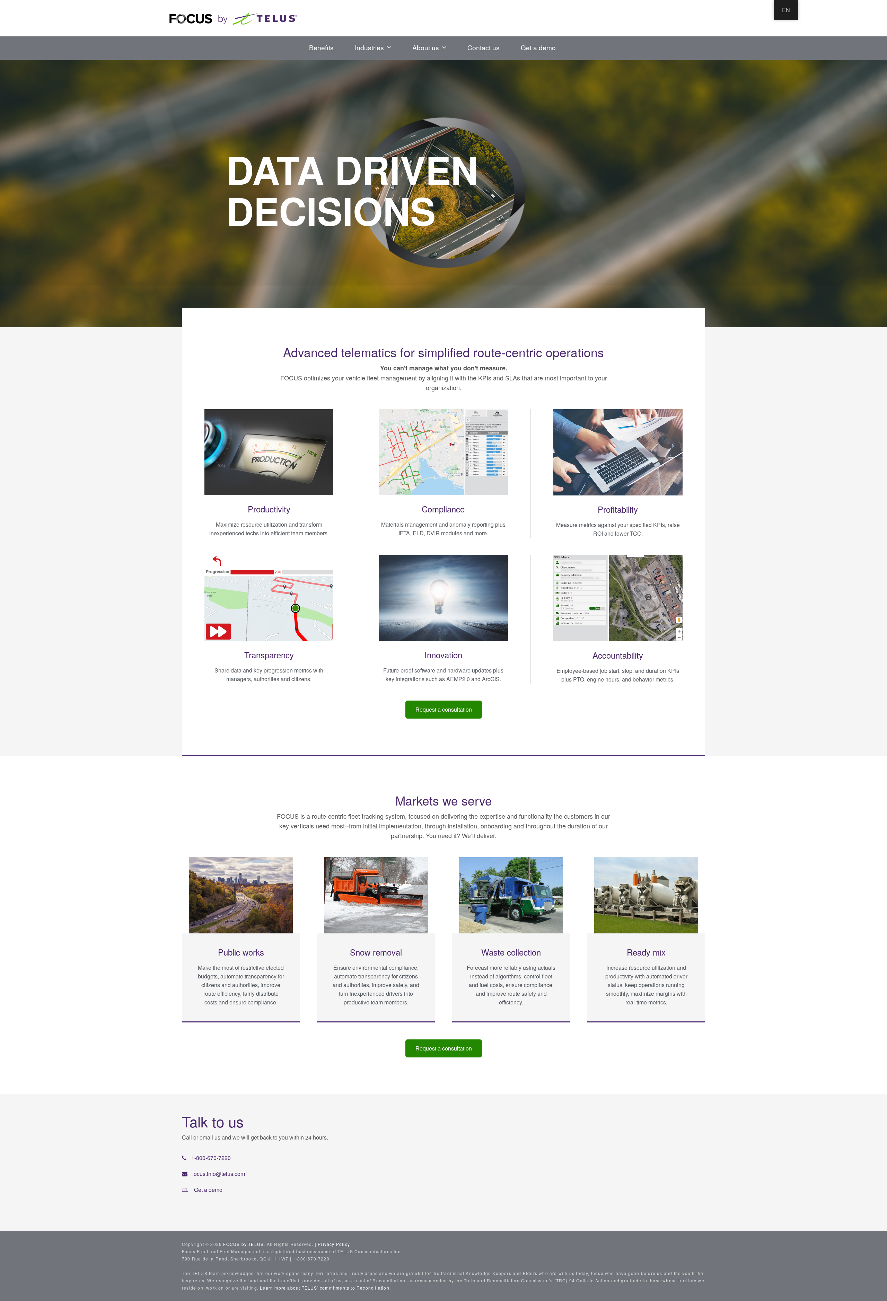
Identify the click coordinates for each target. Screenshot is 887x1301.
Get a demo (538, 47)
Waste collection (511, 952)
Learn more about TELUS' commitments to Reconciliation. (325, 1288)
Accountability (617, 655)
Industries (369, 47)
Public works (241, 952)
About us (425, 47)
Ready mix (646, 952)
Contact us (483, 47)
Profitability (618, 509)
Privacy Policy (334, 1244)
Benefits (321, 47)
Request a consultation (443, 709)
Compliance (443, 509)
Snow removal (376, 952)
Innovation (443, 655)
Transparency (269, 655)
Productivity (269, 509)
